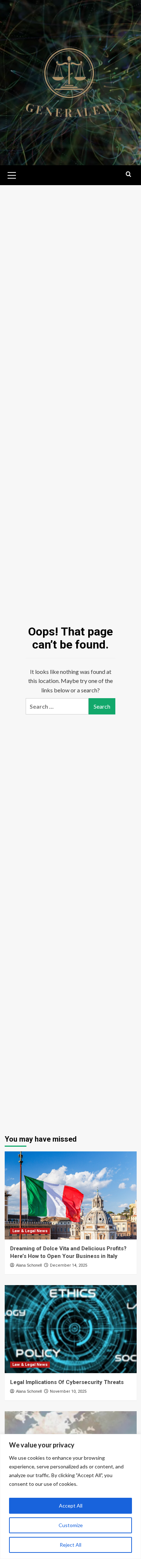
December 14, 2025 (68, 1265)
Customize (71, 1525)
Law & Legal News (30, 1231)
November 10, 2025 (68, 1391)
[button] (12, 174)
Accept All (70, 1505)
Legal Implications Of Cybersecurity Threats (67, 1382)
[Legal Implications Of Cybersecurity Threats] (71, 1329)
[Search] (128, 174)
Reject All (70, 1545)
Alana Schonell (29, 1265)
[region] (70, 1496)
